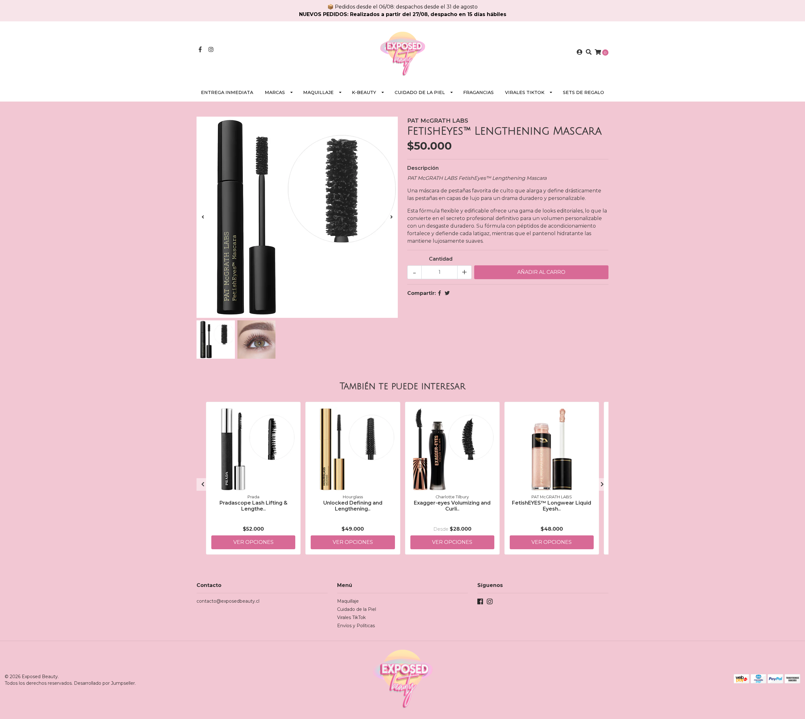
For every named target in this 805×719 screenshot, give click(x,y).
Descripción (423, 168)
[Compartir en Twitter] (447, 293)
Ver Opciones (253, 542)
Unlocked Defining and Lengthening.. (352, 506)
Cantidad (440, 259)
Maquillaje (318, 92)
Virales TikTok (524, 92)
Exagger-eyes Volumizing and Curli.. (452, 506)
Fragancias (478, 92)
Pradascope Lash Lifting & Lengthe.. (253, 506)
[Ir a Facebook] (200, 50)
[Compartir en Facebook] (439, 293)
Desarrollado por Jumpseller (104, 683)
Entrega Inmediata (227, 92)
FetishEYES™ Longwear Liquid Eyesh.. (551, 506)
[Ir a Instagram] (211, 50)
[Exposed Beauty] (402, 52)
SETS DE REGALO (583, 92)
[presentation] (203, 217)
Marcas (275, 92)
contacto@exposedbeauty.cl (228, 601)
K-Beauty (364, 92)
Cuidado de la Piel (420, 92)
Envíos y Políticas (356, 625)
